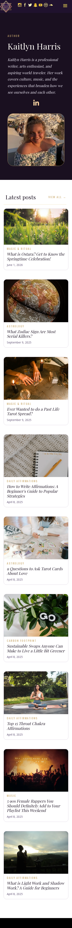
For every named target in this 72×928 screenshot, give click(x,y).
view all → (57, 197)
